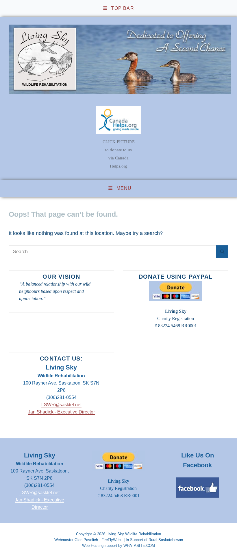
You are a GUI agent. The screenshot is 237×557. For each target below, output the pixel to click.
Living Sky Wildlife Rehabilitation (133, 534)
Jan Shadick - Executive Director (61, 411)
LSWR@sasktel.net (61, 404)
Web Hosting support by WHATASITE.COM (118, 545)
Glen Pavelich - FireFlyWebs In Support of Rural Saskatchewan (129, 540)
